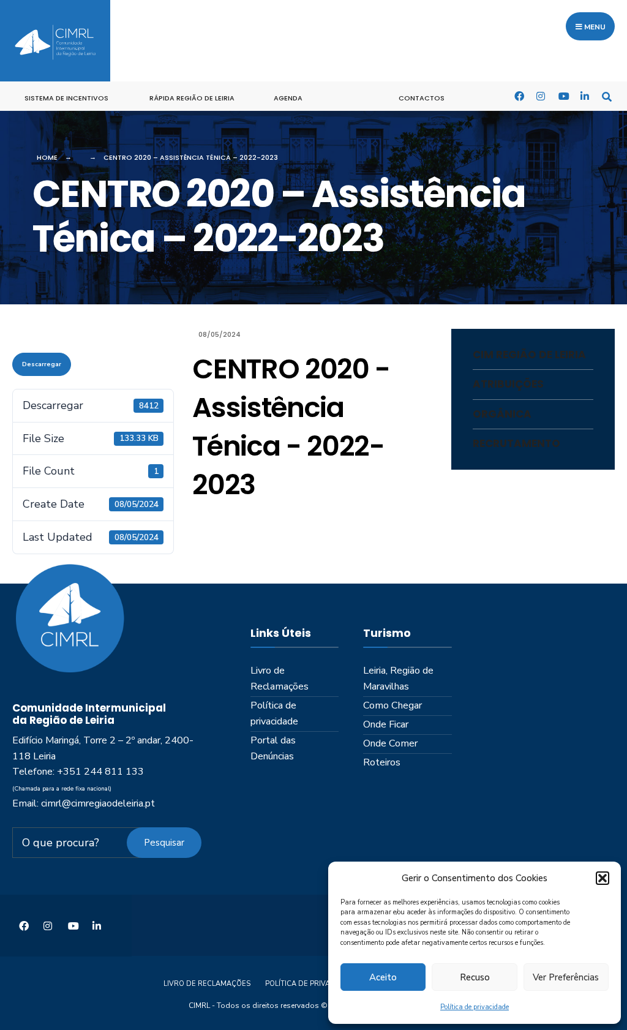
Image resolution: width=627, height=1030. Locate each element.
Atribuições (508, 384)
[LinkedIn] (585, 96)
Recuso (475, 977)
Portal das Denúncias (273, 748)
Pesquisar (164, 842)
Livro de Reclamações (279, 678)
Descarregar (41, 364)
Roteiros (381, 762)
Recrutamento (516, 443)
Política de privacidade (474, 1007)
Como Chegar (392, 705)
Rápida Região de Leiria (192, 98)
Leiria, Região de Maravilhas (398, 678)
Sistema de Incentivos (66, 98)
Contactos (422, 98)
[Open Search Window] (607, 96)
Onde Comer (390, 743)
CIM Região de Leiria (529, 354)
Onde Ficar (385, 724)
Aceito (383, 977)
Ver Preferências (566, 977)
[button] (602, 878)
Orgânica (502, 414)
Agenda (288, 98)
